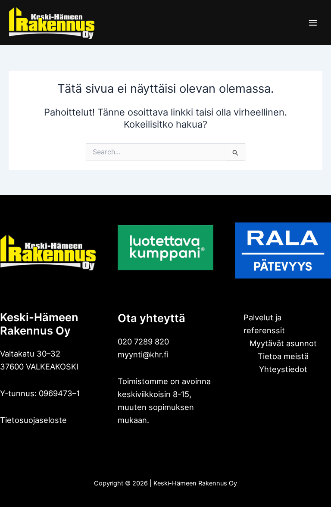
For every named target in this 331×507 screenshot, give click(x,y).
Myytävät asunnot (283, 343)
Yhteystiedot (283, 369)
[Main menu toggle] (312, 22)
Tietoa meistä (283, 356)
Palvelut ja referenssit (264, 324)
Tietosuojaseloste (33, 420)
